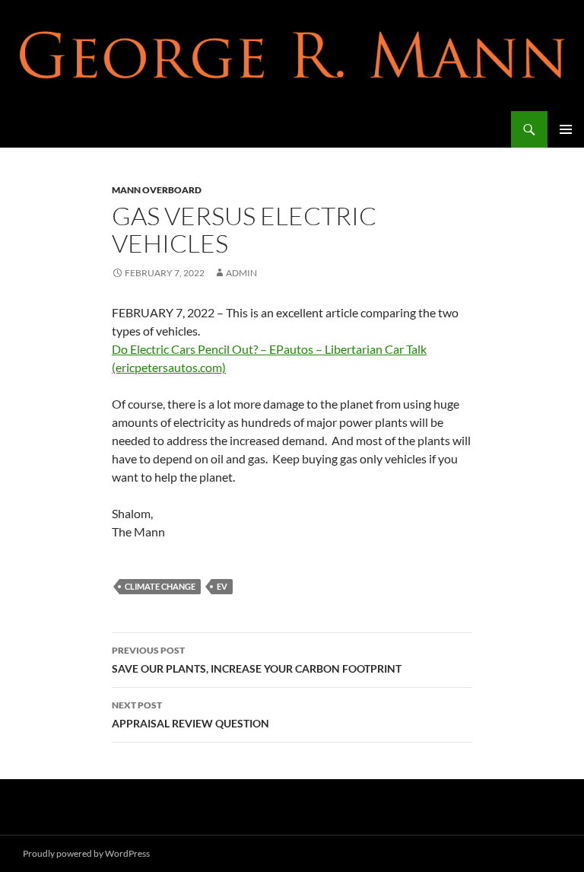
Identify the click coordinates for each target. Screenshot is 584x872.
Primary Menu (566, 129)
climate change (160, 586)
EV (222, 586)
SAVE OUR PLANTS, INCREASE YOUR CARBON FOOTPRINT (257, 659)
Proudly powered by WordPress (86, 853)
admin (241, 272)
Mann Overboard (157, 190)
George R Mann (69, 129)
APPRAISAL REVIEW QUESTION (190, 714)
